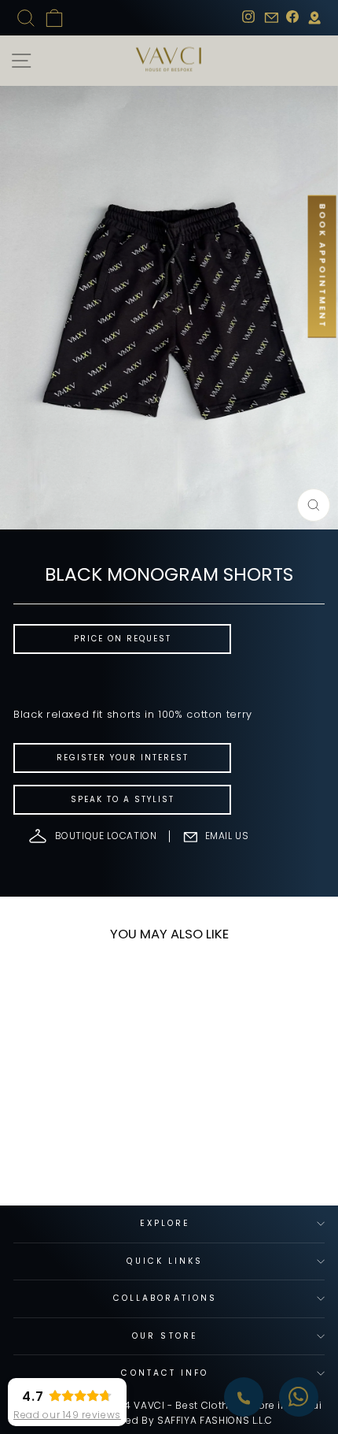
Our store (165, 1336)
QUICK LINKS (165, 1261)
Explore (165, 1223)
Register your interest (123, 757)
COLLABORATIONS (165, 1298)
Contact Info (164, 1373)
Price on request (122, 639)
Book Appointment (323, 266)
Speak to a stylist (123, 799)
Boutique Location (106, 835)
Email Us (227, 835)
